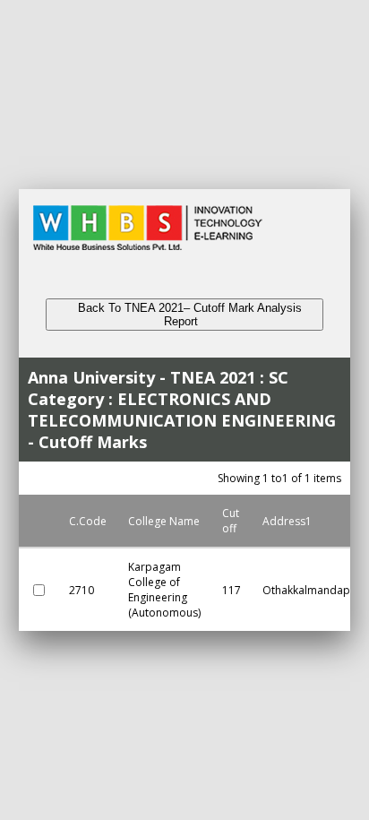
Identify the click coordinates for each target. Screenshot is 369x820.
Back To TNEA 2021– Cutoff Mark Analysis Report (184, 314)
